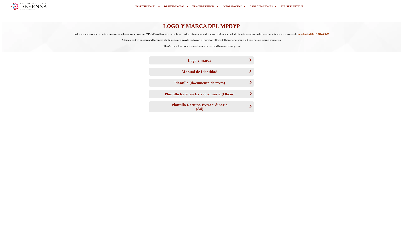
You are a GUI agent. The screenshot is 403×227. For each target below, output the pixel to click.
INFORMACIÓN (232, 6)
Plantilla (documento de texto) (199, 83)
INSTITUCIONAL (145, 6)
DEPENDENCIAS (174, 6)
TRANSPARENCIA (203, 6)
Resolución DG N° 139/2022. (313, 33)
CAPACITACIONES (261, 6)
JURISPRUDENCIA (292, 6)
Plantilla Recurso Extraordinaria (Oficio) (199, 94)
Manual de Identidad (199, 72)
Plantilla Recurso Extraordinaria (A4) (200, 107)
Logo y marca (199, 60)
